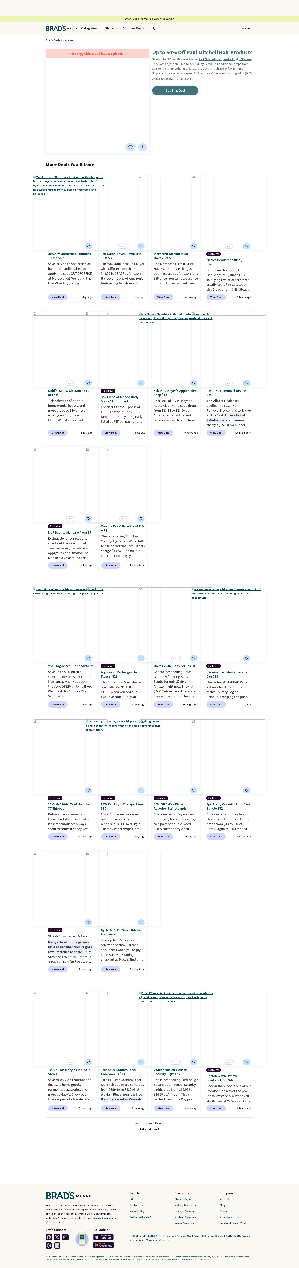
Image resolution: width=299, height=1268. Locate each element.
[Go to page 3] (125, 246)
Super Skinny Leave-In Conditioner (210, 64)
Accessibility (136, 1211)
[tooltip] (130, 147)
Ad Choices (217, 1236)
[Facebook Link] (49, 1237)
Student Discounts (185, 1217)
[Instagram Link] (65, 1237)
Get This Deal (175, 90)
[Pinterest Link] (49, 1245)
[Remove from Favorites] (141, 246)
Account (247, 28)
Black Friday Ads (183, 1199)
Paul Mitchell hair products (217, 59)
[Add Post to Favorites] (130, 147)
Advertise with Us (229, 1217)
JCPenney (245, 59)
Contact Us (136, 1205)
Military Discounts (185, 1205)
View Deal (58, 297)
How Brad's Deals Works (233, 1223)
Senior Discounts (184, 1223)
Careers (223, 1211)
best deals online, (97, 1218)
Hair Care (68, 40)
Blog (222, 1205)
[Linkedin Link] (57, 1245)
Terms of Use (184, 1236)
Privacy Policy (201, 1236)
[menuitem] (133, 28)
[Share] (142, 147)
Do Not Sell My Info (140, 1217)
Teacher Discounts (185, 1211)
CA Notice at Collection (157, 1240)
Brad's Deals (53, 40)
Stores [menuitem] (110, 28)
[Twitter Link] (57, 1237)
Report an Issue (149, 1129)
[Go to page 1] (121, 246)
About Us (224, 1199)
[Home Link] (63, 28)
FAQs (132, 1199)
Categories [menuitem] (89, 28)
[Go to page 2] (123, 246)
